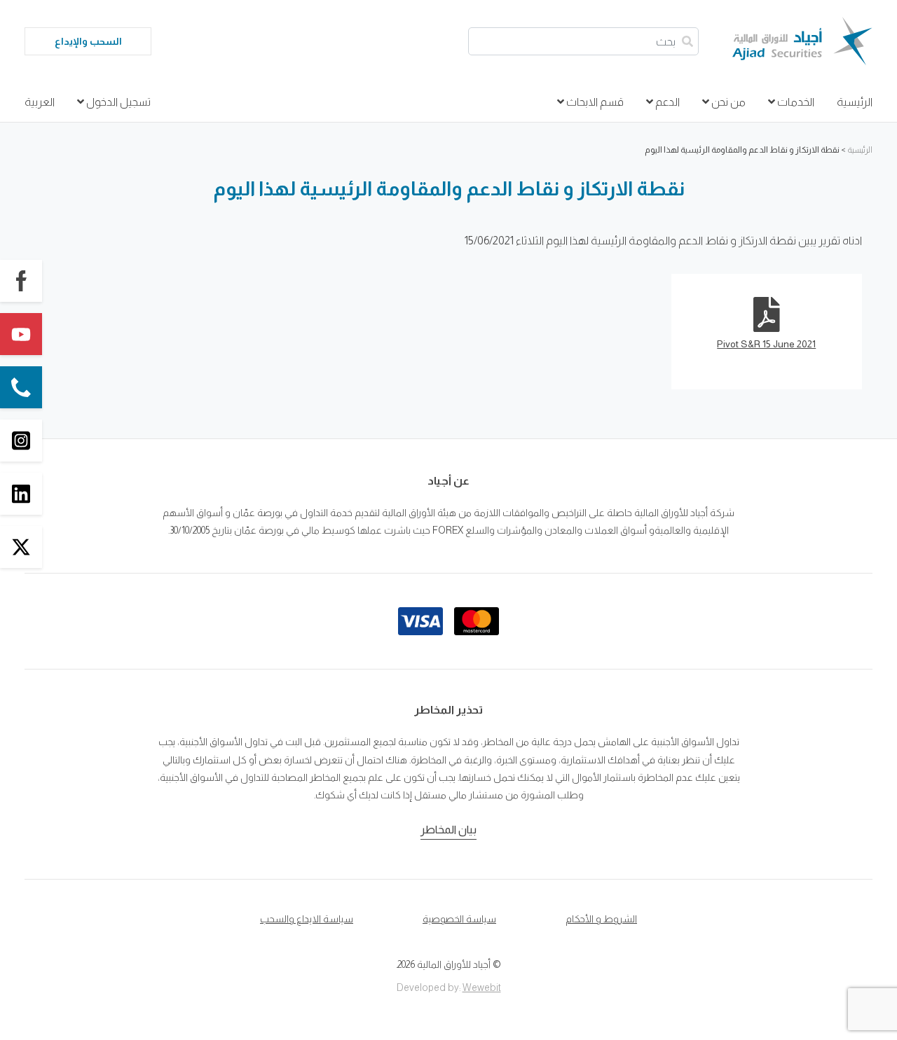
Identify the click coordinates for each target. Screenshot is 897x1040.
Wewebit (482, 987)
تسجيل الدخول (117, 102)
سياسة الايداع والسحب (306, 918)
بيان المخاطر (448, 830)
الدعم (666, 102)
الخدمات (794, 102)
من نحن (727, 102)
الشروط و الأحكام (601, 918)
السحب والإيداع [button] (88, 41)
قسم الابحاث (594, 102)
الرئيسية (854, 102)
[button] (21, 281)
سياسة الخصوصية (459, 918)
